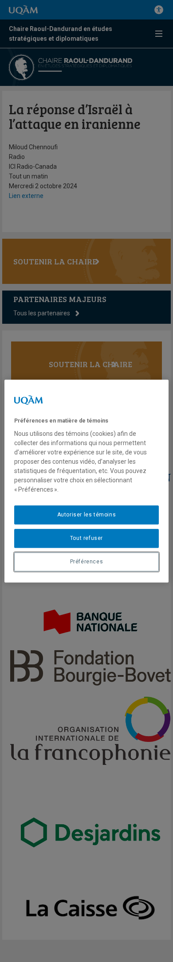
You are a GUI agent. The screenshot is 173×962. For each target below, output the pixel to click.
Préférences (86, 562)
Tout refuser (86, 538)
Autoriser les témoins (86, 515)
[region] (86, 481)
